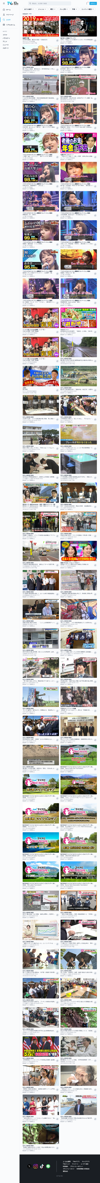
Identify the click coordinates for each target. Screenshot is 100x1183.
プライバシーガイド (68, 1169)
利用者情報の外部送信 (83, 1169)
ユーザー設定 (84, 1164)
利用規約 (65, 1166)
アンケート (75, 1164)
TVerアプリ (76, 1161)
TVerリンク (66, 1164)
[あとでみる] (57, 40)
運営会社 (65, 1171)
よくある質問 (67, 1161)
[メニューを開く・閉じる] (86, 3)
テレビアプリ (86, 1161)
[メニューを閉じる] (3, 3)
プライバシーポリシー (76, 1166)
